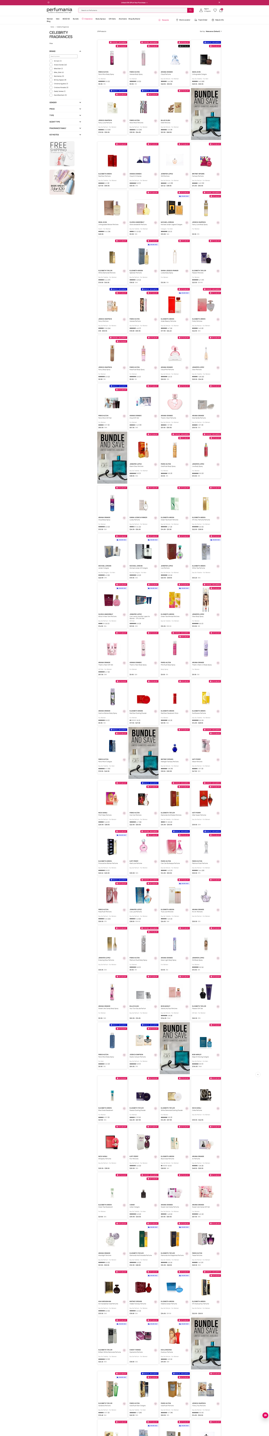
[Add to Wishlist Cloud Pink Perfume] (187, 368)
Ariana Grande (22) (60, 64)
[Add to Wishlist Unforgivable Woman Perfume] (124, 222)
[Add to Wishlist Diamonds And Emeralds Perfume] (155, 1253)
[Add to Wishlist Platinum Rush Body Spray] (155, 958)
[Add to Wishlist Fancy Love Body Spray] (218, 222)
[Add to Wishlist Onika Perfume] (218, 1108)
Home (52, 27)
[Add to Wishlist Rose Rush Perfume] (124, 910)
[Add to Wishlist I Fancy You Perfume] (218, 1404)
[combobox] (210, 31)
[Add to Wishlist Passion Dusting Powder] (155, 1108)
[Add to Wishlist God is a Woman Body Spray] (124, 711)
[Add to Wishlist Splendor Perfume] (155, 271)
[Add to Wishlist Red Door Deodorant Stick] (187, 711)
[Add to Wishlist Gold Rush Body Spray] (187, 464)
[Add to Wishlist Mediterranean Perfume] (187, 1302)
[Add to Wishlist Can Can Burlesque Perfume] (187, 861)
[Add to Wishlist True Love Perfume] (187, 910)
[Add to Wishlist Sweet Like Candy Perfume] (187, 1205)
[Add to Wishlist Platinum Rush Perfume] (218, 861)
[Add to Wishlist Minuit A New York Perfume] (124, 615)
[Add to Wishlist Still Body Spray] (218, 958)
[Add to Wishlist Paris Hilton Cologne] (124, 760)
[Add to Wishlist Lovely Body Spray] (187, 271)
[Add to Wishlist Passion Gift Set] (218, 1006)
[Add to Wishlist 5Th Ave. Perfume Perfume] (218, 518)
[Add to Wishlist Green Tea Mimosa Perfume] (187, 615)
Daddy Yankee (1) (60, 91)
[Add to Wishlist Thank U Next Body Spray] (155, 663)
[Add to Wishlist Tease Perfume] (218, 1253)
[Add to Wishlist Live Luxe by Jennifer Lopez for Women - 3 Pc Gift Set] (155, 615)
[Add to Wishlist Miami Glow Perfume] (155, 464)
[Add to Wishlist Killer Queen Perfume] (218, 813)
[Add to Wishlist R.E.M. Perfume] (218, 910)
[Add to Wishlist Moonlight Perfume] (124, 1253)
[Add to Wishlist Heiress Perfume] (155, 319)
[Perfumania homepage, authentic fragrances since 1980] (59, 10)
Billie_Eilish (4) (59, 72)
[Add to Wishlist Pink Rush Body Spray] (187, 663)
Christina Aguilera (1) (61, 83)
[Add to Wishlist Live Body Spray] (218, 464)
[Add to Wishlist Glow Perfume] (218, 368)
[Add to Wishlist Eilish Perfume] (187, 121)
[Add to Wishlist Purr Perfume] (155, 1157)
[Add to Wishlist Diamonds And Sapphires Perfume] (187, 1253)
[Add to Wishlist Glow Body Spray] (218, 615)
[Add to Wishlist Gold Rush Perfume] (187, 1404)
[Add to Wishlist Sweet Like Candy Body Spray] (124, 1006)
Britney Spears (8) (60, 80)
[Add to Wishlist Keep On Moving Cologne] (218, 1055)
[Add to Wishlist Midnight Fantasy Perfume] (187, 760)
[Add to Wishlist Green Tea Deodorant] (124, 1205)
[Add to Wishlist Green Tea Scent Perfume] (187, 518)
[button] (205, 10)
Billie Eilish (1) (58, 68)
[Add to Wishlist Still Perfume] (187, 174)
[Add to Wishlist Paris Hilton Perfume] (155, 121)
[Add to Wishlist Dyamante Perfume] (155, 1350)
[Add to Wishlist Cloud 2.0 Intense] (155, 174)
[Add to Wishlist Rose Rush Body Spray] (155, 368)
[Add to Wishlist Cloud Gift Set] (155, 416)
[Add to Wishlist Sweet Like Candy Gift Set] (218, 1205)
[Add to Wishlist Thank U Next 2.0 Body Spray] (218, 663)
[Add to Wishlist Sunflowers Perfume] (218, 711)
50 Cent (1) (58, 61)
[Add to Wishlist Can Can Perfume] (155, 813)
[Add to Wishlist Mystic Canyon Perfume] (155, 1055)
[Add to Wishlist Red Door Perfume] (124, 174)
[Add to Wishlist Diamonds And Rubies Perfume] (187, 813)
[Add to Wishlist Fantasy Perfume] (218, 174)
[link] (257, 1074)
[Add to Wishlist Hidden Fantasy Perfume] (155, 1302)
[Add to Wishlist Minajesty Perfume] (124, 1157)
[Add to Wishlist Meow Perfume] (218, 760)
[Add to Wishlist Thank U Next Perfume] (187, 416)
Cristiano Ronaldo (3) (61, 87)
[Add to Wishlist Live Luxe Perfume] (155, 910)
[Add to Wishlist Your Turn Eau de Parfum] (155, 1006)
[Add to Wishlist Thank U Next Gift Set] (124, 663)
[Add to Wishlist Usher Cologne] (155, 1205)
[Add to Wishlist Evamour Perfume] (187, 1350)
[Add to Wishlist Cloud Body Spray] (124, 518)
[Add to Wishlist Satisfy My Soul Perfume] (187, 1006)
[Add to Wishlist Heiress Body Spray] (155, 72)
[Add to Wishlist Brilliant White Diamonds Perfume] (124, 1350)
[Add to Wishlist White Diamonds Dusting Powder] (187, 1108)
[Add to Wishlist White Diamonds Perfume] (124, 271)
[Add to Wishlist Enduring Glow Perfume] (124, 958)
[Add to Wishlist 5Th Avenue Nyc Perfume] (218, 1302)
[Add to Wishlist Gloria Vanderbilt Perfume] (155, 222)
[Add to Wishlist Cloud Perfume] (187, 72)
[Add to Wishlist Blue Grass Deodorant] (124, 1108)
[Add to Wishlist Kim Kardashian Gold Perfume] (124, 1302)
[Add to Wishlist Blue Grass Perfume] (187, 1157)
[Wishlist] (215, 10)
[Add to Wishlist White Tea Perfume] (218, 566)
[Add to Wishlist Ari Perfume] (218, 1157)
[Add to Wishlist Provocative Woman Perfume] (124, 861)
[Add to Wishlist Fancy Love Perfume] (124, 121)
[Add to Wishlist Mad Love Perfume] (155, 861)
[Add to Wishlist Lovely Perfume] (155, 518)
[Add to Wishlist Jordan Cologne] (124, 566)
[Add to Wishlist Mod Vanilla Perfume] (218, 416)
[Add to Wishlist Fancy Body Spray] (124, 368)
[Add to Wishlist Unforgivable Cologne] (218, 72)
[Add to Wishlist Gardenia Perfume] (124, 1404)
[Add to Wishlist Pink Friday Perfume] (124, 813)
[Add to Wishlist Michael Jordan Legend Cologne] (187, 222)
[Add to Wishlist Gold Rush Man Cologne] (155, 1404)
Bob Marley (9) (59, 76)
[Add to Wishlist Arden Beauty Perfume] (187, 319)
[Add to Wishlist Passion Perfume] (218, 271)
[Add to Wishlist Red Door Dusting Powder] (155, 711)
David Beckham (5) (60, 95)
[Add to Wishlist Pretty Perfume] (218, 319)
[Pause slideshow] (48, 2)
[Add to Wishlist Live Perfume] (187, 566)
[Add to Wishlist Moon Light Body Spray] (187, 958)
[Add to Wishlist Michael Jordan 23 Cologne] (155, 566)
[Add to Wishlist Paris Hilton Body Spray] (124, 72)
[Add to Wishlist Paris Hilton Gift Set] (124, 416)
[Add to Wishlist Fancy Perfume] (124, 319)
